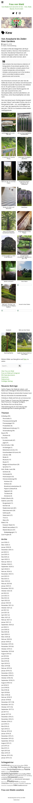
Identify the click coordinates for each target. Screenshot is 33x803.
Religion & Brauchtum (10, 464)
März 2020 (4, 637)
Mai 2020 (4, 632)
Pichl (16, 781)
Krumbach (20, 777)
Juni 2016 (4, 724)
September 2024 (6, 566)
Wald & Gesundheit (9, 527)
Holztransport (7, 477)
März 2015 (4, 753)
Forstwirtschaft (7, 440)
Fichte (3, 771)
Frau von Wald (16, 4)
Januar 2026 (5, 547)
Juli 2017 (4, 712)
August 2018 (5, 683)
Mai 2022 (4, 598)
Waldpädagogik (9, 532)
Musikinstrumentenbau (11, 486)
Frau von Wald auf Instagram (10, 373)
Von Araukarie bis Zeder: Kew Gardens (14, 40)
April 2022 (4, 600)
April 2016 (4, 729)
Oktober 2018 (5, 678)
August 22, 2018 (7, 44)
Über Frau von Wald (7, 371)
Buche (8, 767)
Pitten (19, 781)
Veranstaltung (7, 431)
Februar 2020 (5, 639)
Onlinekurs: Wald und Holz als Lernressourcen (16, 398)
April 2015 (4, 750)
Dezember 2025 (6, 550)
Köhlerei (6, 484)
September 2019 (6, 651)
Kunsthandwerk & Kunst (10, 452)
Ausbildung (5, 765)
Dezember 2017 (6, 702)
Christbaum (4, 769)
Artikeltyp (4, 416)
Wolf (26, 785)
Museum (5, 460)
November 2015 (6, 738)
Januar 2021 (5, 622)
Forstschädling (22, 774)
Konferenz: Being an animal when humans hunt (16, 393)
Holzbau (6, 481)
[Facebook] (16, 13)
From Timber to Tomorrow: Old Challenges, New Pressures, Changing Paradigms (15, 401)
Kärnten (5, 506)
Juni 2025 (4, 554)
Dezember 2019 (6, 644)
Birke (26, 765)
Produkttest (6, 426)
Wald (2, 522)
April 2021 (4, 615)
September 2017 (6, 709)
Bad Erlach (12, 765)
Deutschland (12, 769)
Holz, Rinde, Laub (6, 469)
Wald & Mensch (7, 530)
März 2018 (4, 695)
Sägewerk (7, 491)
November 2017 (6, 704)
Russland (23, 781)
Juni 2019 (4, 658)
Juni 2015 (4, 746)
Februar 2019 (5, 668)
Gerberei (5, 472)
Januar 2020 (5, 642)
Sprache (5, 467)
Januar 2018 (5, 700)
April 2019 (4, 663)
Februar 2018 (5, 697)
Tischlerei (7, 493)
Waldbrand (21, 785)
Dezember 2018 (6, 673)
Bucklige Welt (16, 767)
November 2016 (6, 719)
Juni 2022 (4, 596)
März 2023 (4, 581)
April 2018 (4, 692)
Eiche (19, 769)
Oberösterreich (7, 510)
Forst (3, 438)
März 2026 (4, 545)
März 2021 (4, 617)
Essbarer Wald (7, 525)
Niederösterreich (8, 508)
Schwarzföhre (5, 783)
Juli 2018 (4, 685)
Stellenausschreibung (9, 428)
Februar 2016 (5, 731)
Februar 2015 (5, 755)
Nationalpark (26, 779)
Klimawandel (13, 777)
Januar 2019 (5, 671)
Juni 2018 (4, 687)
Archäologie (6, 447)
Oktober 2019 (5, 649)
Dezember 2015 (6, 736)
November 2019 (6, 646)
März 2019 (4, 666)
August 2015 (5, 743)
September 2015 (6, 741)
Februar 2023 (5, 583)
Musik (5, 462)
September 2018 (6, 680)
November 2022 (6, 588)
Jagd (4, 443)
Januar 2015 (5, 758)
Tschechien (3, 785)
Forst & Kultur (5, 445)
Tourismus (21, 783)
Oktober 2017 (5, 707)
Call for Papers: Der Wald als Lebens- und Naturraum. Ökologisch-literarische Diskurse (15, 390)
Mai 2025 (4, 557)
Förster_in (4, 775)
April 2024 (4, 569)
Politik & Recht (5, 498)
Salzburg (5, 513)
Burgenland (6, 503)
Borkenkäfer (4, 767)
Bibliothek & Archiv (9, 450)
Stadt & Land (5, 501)
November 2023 (6, 574)
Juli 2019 (4, 656)
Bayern (22, 765)
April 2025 (4, 559)
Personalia (6, 418)
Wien (4, 520)
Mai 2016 (4, 726)
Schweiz (11, 783)
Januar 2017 (5, 714)
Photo (10, 781)
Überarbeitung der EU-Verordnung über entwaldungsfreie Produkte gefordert (14, 407)
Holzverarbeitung (11, 45)
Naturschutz (4, 781)
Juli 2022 (4, 593)
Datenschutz (5, 379)
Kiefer (25, 775)
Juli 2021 (4, 610)
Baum (4, 45)
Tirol (4, 518)
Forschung (7, 771)
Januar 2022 (5, 603)
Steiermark (6, 515)
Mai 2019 (4, 661)
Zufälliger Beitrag (7, 381)
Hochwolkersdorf (19, 775)
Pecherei (5, 435)
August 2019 (5, 654)
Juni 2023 (4, 576)
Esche (22, 769)
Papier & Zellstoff (9, 489)
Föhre (29, 774)
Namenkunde (18, 779)
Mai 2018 (4, 690)
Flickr (25, 359)
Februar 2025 (5, 562)
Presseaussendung (9, 421)
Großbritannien (11, 775)
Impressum (5, 377)
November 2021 (6, 605)
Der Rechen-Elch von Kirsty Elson (11, 404)
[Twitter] (13, 13)
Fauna (27, 769)
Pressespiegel (7, 423)
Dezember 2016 (6, 717)
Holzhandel (6, 474)
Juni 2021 (4, 612)
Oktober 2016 (5, 721)
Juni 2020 (4, 629)
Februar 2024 (5, 571)
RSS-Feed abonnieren (8, 375)
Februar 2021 (5, 620)
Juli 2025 (4, 552)
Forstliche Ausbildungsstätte (10, 772)
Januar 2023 (5, 586)
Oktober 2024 (5, 564)
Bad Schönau (18, 765)
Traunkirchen (28, 783)
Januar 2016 (5, 733)
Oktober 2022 (5, 591)
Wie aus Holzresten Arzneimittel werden (14, 395)
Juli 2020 (4, 627)
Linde (13, 779)
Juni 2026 (4, 542)
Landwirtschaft (6, 779)
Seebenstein (16, 783)
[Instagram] (19, 13)
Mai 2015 (4, 748)
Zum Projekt (5, 535)
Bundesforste (26, 767)
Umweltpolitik (10, 785)
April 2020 (4, 634)
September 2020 (6, 625)
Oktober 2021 (5, 608)
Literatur (5, 455)
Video (15, 785)
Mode (4, 457)
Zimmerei (7, 496)
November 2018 (6, 675)
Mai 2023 (4, 579)
